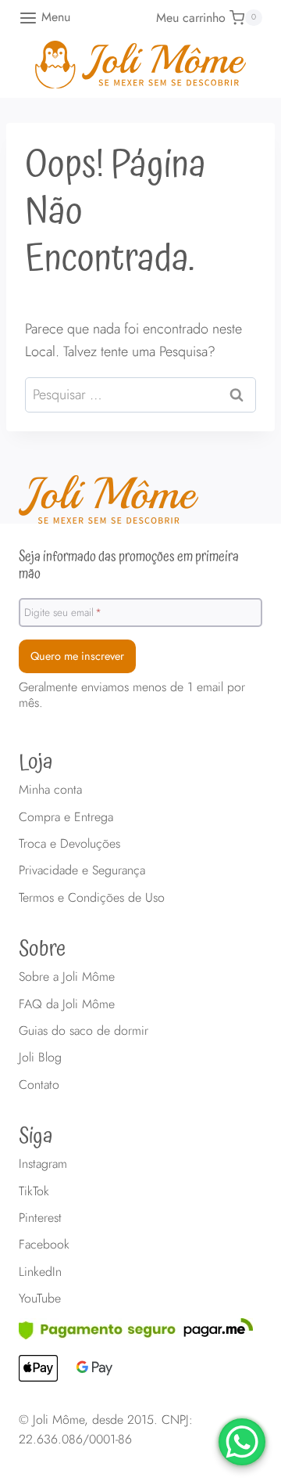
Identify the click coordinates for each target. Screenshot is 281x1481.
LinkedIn (40, 1272)
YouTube (40, 1298)
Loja (36, 762)
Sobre (42, 949)
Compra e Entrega (66, 817)
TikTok (34, 1191)
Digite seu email (62, 611)
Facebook (44, 1244)
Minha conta (50, 789)
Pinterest (40, 1218)
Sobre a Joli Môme (67, 977)
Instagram (43, 1164)
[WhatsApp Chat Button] (242, 1441)
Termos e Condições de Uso (92, 897)
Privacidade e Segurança (82, 870)
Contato (39, 1085)
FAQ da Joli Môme (67, 1004)
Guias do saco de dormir (83, 1031)
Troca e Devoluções (69, 843)
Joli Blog (40, 1057)
